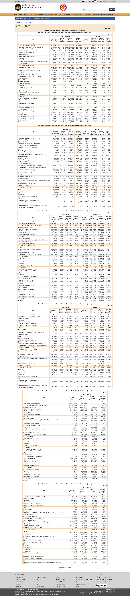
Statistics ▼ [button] (96, 14)
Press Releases (39, 14)
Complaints (18, 584)
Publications (23, 18)
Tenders (78, 586)
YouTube (101, 579)
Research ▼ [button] (88, 14)
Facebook (101, 581)
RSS (100, 577)
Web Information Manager (21, 593)
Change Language (108, 1)
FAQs (37, 584)
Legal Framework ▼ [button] (78, 14)
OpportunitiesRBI (61, 584)
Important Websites (61, 581)
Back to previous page (65, 567)
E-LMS (37, 579)
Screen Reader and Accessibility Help (105, 593)
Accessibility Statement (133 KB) (86, 593)
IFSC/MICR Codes (60, 579)
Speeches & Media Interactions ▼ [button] (53, 14)
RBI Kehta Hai (79, 577)
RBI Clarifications (60, 586)
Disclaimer (112, 589)
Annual (29, 18)
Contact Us (18, 586)
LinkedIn (108, 581)
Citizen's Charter (20, 581)
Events (37, 581)
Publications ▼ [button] (68, 14)
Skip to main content (20, 1)
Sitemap (107, 589)
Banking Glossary (20, 579)
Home (15, 14)
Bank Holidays (19, 577)
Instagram (109, 579)
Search (112, 9)
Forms (57, 577)
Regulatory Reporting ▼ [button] (106, 14)
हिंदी (114, 1)
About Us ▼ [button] (21, 14)
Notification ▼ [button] (30, 14)
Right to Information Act (82, 584)
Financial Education (41, 586)
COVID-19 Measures (41, 577)
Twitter (108, 577)
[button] (83, 1)
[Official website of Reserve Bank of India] (29, 7)
